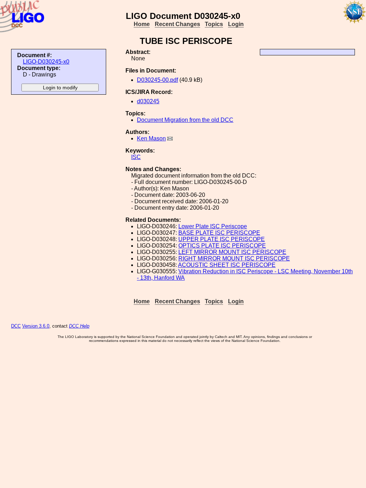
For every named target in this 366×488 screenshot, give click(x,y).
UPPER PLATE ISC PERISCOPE (221, 239)
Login (236, 24)
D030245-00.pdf (157, 80)
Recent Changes (177, 24)
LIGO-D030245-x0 (46, 62)
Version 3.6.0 (35, 326)
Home (142, 24)
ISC (136, 157)
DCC (16, 326)
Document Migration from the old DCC (185, 120)
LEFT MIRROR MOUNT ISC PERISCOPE (232, 252)
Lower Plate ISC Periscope (212, 226)
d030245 (148, 101)
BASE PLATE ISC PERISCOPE (219, 233)
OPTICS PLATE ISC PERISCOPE (222, 246)
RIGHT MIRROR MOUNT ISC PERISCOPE (234, 258)
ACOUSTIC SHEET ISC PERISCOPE (227, 265)
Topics (214, 24)
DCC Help (79, 326)
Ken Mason (151, 138)
